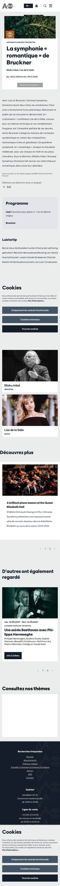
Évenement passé (29, 84)
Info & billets (13, 655)
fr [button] (27, 6)
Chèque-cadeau (30, 764)
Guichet (30, 757)
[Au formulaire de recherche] (46, 6)
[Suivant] (55, 549)
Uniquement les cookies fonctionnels (30, 310)
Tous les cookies (30, 328)
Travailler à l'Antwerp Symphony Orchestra (30, 767)
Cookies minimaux (30, 319)
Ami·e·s (30, 771)
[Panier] (38, 6)
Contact (30, 778)
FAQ (30, 774)
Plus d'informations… (36, 301)
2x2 (9, 186)
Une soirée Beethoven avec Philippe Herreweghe (29, 632)
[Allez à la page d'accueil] (8, 6)
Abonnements (30, 760)
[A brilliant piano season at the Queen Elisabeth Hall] (30, 480)
